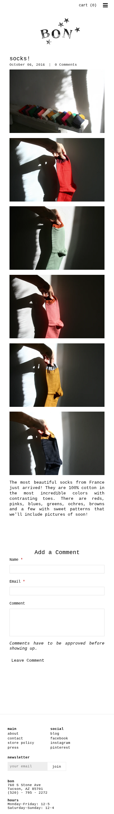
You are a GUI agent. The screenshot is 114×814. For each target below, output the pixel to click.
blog (54, 734)
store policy (21, 743)
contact (15, 738)
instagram (60, 743)
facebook (59, 738)
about (13, 734)
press (13, 748)
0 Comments (66, 65)
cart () (88, 5)
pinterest (60, 748)
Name (16, 560)
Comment (17, 603)
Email (17, 581)
